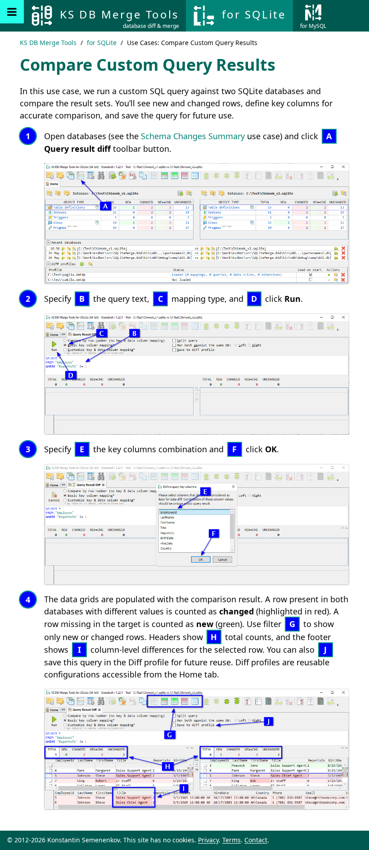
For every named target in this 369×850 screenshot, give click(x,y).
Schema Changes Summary (193, 136)
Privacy (208, 840)
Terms (231, 840)
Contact (255, 840)
